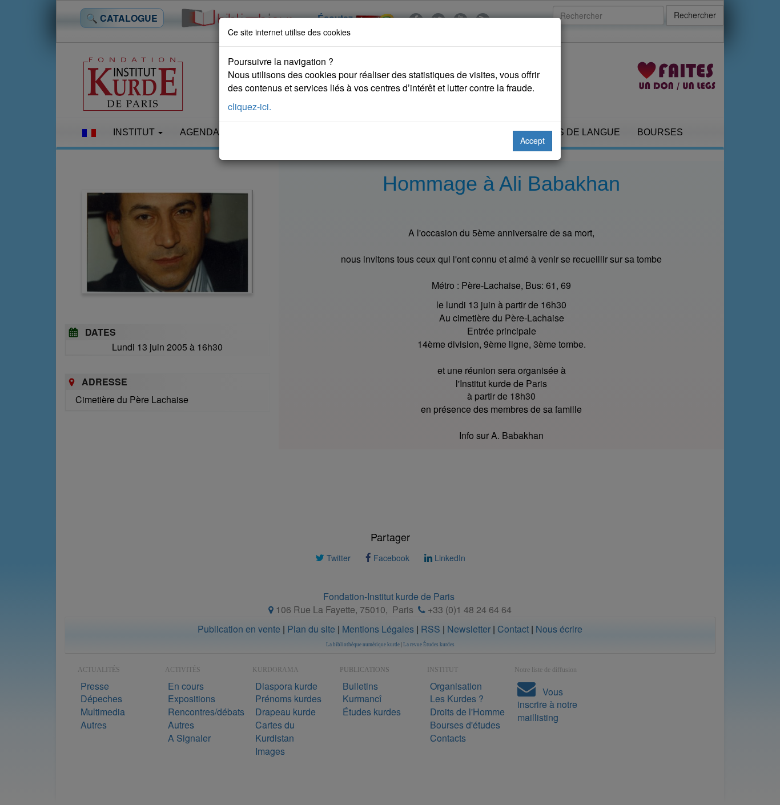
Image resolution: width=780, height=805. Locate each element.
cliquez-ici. (249, 106)
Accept (532, 140)
